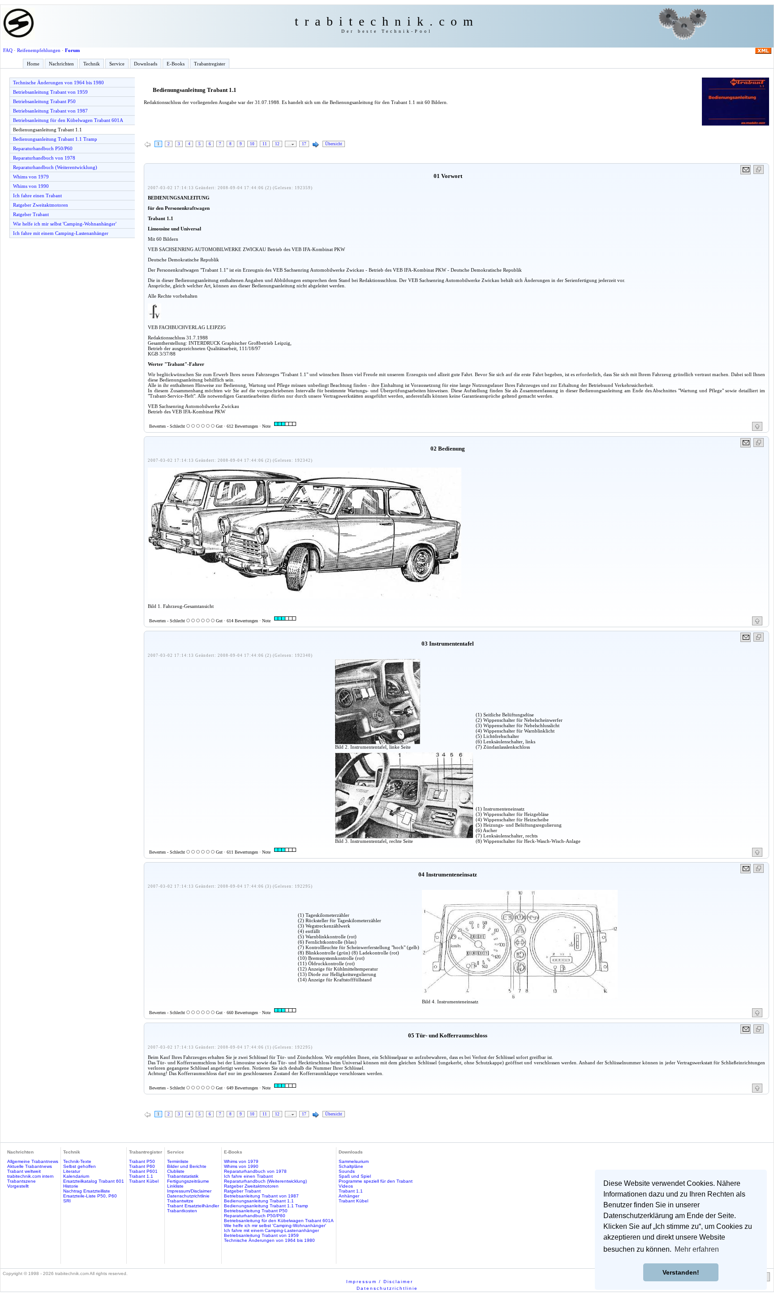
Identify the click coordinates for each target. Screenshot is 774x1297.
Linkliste (175, 1186)
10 (252, 144)
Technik (91, 63)
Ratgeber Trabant (31, 214)
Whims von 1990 (31, 186)
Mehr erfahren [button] (697, 1249)
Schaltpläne (351, 1166)
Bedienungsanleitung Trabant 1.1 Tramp (55, 139)
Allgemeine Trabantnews (32, 1161)
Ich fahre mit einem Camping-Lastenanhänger (60, 233)
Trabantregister (209, 63)
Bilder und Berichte (186, 1166)
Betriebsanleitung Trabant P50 (44, 101)
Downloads (145, 63)
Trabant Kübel (144, 1181)
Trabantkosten (182, 1210)
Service (117, 63)
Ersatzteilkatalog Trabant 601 (93, 1181)
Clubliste (176, 1171)
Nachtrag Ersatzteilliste (86, 1191)
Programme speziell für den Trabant (376, 1181)
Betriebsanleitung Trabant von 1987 (50, 110)
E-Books (176, 63)
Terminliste (178, 1161)
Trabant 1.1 (141, 1176)
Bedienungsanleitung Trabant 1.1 (47, 129)
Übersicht (333, 144)
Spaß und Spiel (355, 1176)
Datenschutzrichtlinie (188, 1195)
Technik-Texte (77, 1161)
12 (277, 144)
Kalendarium (76, 1176)
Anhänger (349, 1195)
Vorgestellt (18, 1186)
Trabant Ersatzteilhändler (193, 1205)
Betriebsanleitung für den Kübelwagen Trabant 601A (68, 120)
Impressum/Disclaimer (189, 1191)
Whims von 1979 (31, 176)
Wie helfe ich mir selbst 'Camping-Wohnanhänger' (64, 223)
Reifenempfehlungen (38, 50)
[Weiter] (315, 144)
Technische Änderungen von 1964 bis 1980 (58, 82)
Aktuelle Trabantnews (29, 1166)
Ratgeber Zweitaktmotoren (40, 205)
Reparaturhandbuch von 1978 (44, 157)
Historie (70, 1186)
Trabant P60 (142, 1166)
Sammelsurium (354, 1161)
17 (304, 144)
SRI (67, 1200)
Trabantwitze (180, 1200)
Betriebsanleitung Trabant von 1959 (50, 92)
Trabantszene (21, 1181)
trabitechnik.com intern (30, 1176)
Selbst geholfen (79, 1166)
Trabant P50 (142, 1161)
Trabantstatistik (182, 1176)
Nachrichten (61, 63)
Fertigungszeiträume (188, 1181)
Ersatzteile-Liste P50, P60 (90, 1195)
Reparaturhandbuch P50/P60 (43, 148)
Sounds (347, 1171)
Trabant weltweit (24, 1171)
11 (264, 144)
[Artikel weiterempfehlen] (746, 170)
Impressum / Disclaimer (379, 1281)
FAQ (8, 50)
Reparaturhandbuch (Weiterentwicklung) (55, 167)
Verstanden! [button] (680, 1272)
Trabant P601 (143, 1171)
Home (33, 63)
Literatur (71, 1171)
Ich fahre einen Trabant (37, 195)
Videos (346, 1186)
